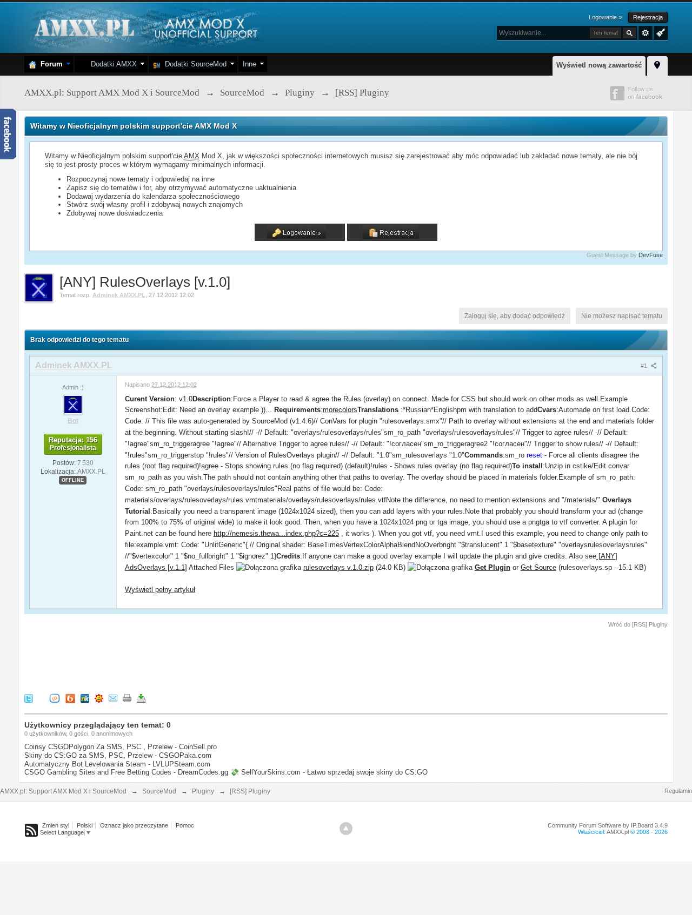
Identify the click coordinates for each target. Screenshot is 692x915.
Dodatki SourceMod (194, 64)
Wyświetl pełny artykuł (160, 590)
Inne (249, 64)
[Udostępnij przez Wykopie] (54, 698)
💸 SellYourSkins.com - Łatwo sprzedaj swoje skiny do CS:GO (329, 772)
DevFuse (650, 255)
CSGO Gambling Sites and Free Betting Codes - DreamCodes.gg (126, 772)
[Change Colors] (659, 32)
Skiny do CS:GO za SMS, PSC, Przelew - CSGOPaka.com (117, 755)
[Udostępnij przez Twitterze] (28, 698)
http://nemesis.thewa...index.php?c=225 (276, 533)
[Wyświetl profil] (73, 404)
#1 (645, 365)
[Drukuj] (127, 698)
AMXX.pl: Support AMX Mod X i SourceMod (63, 791)
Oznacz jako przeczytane (134, 825)
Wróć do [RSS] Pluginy (638, 624)
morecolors (340, 410)
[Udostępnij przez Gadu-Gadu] (99, 698)
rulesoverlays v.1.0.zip (338, 567)
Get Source (538, 567)
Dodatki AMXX (111, 64)
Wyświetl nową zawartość (599, 65)
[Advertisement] (221, 659)
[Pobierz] (141, 698)
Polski (84, 825)
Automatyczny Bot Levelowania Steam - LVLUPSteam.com (117, 764)
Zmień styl (55, 825)
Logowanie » (605, 17)
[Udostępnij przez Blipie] (70, 698)
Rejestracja (648, 17)
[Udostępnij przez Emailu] (113, 698)
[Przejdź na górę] (346, 828)
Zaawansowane (645, 33)
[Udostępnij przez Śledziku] (85, 698)
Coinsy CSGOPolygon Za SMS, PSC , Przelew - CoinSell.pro (120, 747)
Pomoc (185, 825)
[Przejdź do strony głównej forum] (144, 27)
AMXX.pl (618, 832)
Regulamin (678, 791)
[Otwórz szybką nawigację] (657, 64)
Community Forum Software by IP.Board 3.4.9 (608, 825)
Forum (49, 64)
